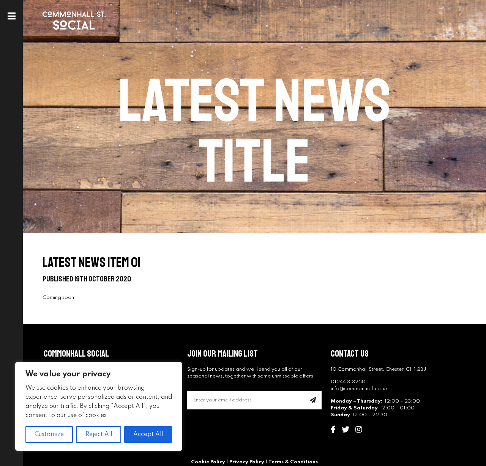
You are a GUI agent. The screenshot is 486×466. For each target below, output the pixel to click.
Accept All (148, 434)
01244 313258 (348, 381)
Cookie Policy (208, 462)
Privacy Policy (246, 462)
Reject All (98, 434)
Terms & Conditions (293, 462)
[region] (98, 406)
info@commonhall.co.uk (359, 388)
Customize (49, 434)
